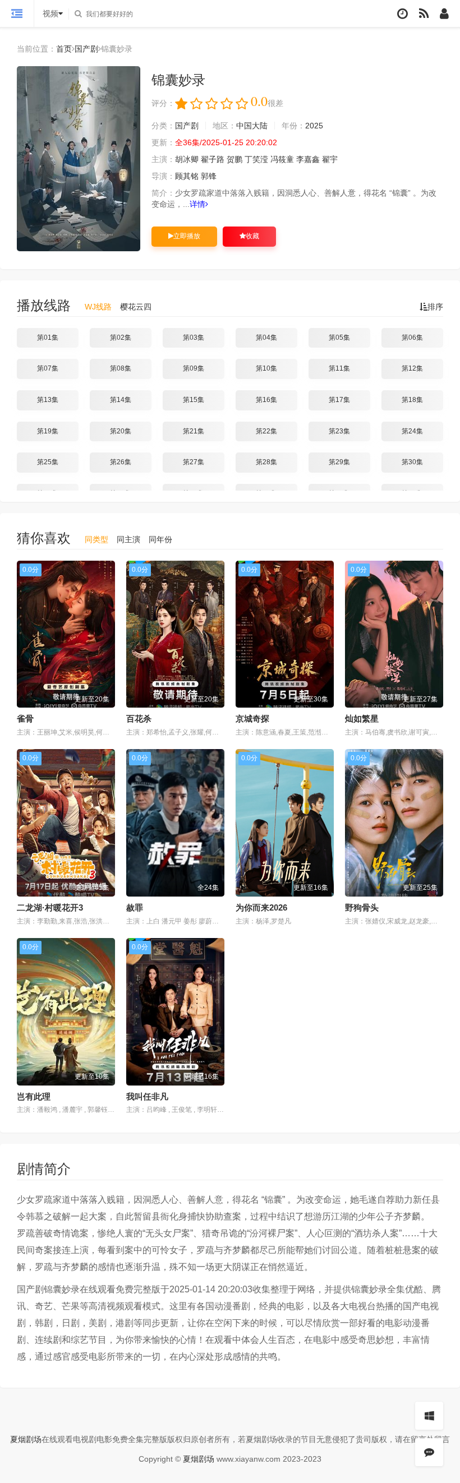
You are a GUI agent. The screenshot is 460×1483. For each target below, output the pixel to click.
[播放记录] (402, 14)
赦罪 (134, 907)
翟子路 (212, 159)
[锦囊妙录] (78, 158)
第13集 (47, 400)
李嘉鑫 (308, 159)
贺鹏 (234, 159)
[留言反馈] (429, 1452)
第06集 (412, 337)
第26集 (120, 462)
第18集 (412, 400)
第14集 (120, 400)
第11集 (339, 368)
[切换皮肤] (429, 1416)
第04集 (266, 337)
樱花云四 (135, 306)
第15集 (193, 400)
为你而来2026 (261, 907)
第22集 (266, 431)
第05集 (339, 337)
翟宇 (330, 159)
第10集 (266, 368)
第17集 (339, 400)
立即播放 (186, 236)
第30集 (412, 462)
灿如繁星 (362, 718)
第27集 (193, 462)
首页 (64, 48)
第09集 (193, 368)
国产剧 (86, 48)
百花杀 (138, 718)
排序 (435, 306)
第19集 (47, 431)
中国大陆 (252, 125)
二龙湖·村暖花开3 (50, 907)
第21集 (193, 431)
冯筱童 (282, 159)
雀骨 (25, 718)
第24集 (412, 431)
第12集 (412, 368)
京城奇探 (252, 718)
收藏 (252, 236)
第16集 (266, 400)
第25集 (47, 462)
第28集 (266, 462)
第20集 (120, 431)
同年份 (160, 539)
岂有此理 (33, 1096)
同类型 (96, 539)
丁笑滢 (256, 159)
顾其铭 (187, 176)
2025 (314, 125)
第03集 (193, 337)
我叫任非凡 (147, 1096)
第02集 (120, 337)
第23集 (339, 431)
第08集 (120, 368)
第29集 (339, 462)
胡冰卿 (187, 159)
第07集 (47, 368)
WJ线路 (98, 306)
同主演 (128, 539)
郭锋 (209, 176)
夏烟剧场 (26, 1439)
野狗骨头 (362, 907)
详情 (197, 204)
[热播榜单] (424, 14)
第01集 (47, 337)
